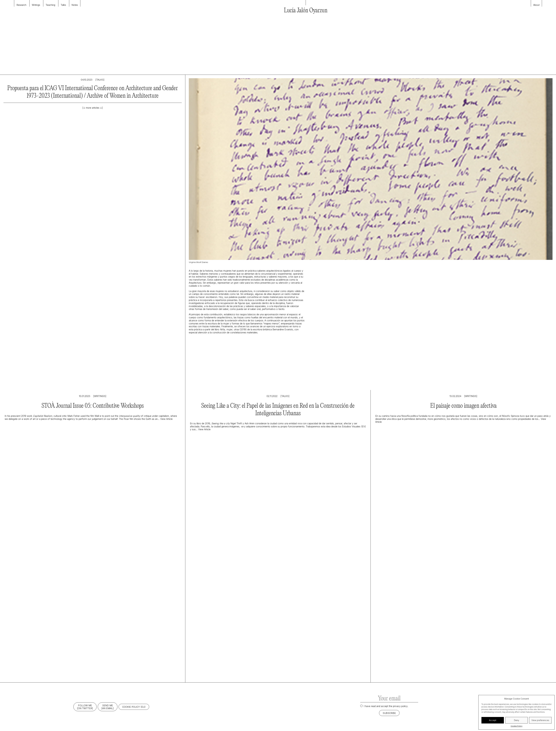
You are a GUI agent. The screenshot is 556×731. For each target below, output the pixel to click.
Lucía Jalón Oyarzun (305, 10)
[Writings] (99, 396)
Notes (75, 4)
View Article (166, 418)
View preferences (540, 720)
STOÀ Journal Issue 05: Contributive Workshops (93, 406)
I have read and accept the (386, 706)
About (536, 4)
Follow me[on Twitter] (85, 707)
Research (21, 4)
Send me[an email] (107, 707)
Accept (492, 720)
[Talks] (99, 79)
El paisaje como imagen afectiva (463, 406)
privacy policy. (400, 706)
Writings (36, 4)
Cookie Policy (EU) (134, 706)
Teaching (50, 4)
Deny (516, 720)
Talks (63, 4)
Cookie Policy (516, 726)
